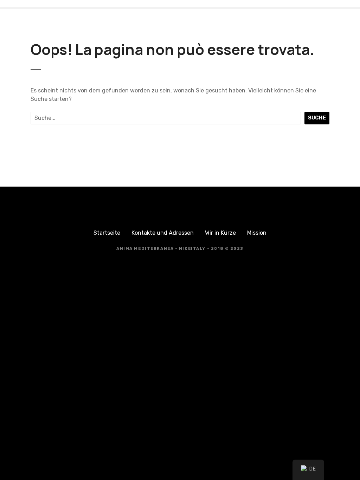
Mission (256, 232)
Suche (317, 118)
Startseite (107, 232)
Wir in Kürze (220, 232)
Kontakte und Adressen (162, 232)
